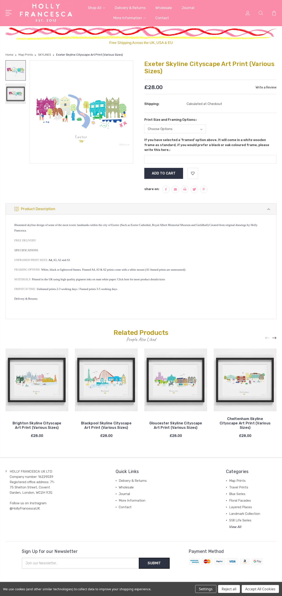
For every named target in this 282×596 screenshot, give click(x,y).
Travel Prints (238, 487)
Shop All (94, 8)
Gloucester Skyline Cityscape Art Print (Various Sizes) (175, 425)
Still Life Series (240, 520)
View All (235, 527)
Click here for (125, 279)
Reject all (229, 589)
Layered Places (240, 507)
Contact (162, 18)
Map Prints (237, 481)
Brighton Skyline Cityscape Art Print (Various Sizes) (37, 425)
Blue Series (237, 494)
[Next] (274, 338)
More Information (127, 18)
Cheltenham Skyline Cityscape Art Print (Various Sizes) (245, 423)
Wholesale (163, 8)
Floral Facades (240, 500)
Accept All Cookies (260, 589)
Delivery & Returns (130, 8)
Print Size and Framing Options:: (170, 120)
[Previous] (267, 338)
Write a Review (266, 87)
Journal (188, 8)
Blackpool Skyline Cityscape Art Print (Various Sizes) (106, 425)
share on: (151, 189)
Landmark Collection (244, 514)
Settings (206, 589)
